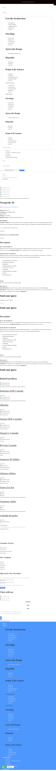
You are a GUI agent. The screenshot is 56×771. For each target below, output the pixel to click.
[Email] (4, 229)
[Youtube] (3, 535)
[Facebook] (0, 229)
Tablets (1, 198)
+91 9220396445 (3, 525)
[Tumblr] (3, 229)
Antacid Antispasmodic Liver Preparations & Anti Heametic (16, 198)
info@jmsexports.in (4, 528)
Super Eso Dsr (7, 487)
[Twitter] (1, 229)
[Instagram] (3, 537)
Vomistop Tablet (8, 501)
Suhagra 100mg (8, 473)
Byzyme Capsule (8, 445)
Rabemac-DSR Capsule (11, 391)
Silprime (4, 405)
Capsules (2, 441)
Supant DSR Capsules (11, 419)
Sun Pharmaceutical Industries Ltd (10, 177)
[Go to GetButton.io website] (3, 769)
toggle (55, 4)
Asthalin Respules (9, 515)
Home (4, 173)
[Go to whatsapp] (3, 767)
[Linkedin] (2, 229)
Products (4, 175)
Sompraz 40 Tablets (9, 459)
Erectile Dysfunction (4, 469)
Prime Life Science (4, 414)
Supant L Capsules (9, 433)
